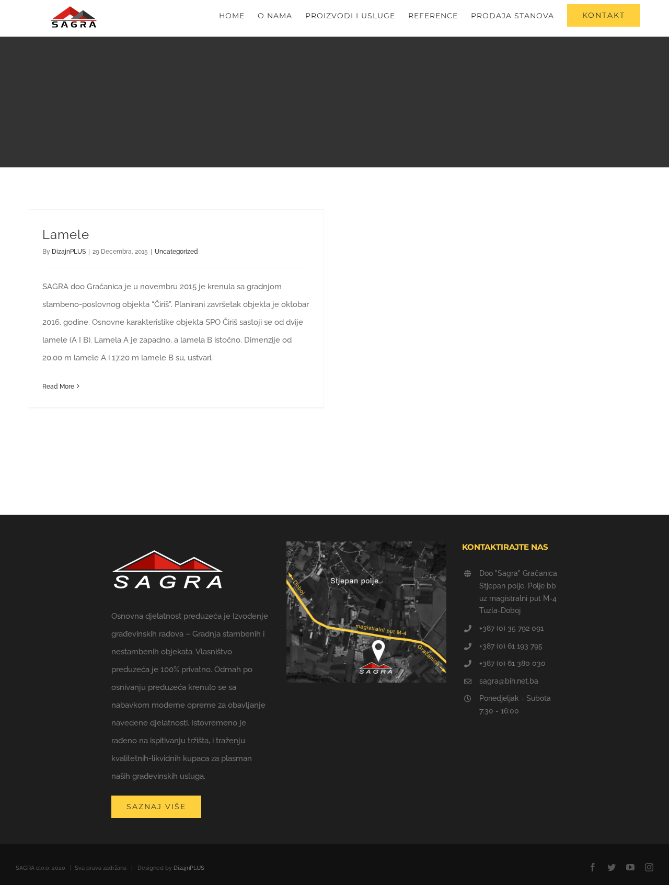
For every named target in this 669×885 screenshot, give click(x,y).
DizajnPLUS (69, 251)
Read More (58, 386)
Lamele (65, 234)
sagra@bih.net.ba (508, 681)
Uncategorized (176, 251)
